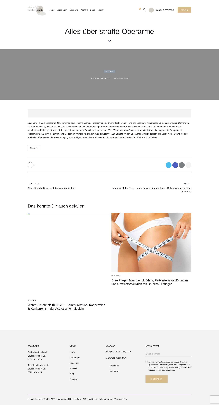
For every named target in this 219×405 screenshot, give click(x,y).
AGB (85, 399)
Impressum (62, 399)
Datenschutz (75, 399)
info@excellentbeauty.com (118, 351)
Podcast (109, 71)
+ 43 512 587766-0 (116, 358)
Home (51, 10)
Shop (92, 10)
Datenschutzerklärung (168, 362)
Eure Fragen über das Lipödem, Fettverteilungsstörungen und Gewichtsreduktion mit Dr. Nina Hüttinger (149, 282)
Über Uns (74, 10)
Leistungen (62, 10)
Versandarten (120, 399)
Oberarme (33, 148)
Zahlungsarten (105, 399)
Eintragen (157, 379)
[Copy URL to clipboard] (188, 165)
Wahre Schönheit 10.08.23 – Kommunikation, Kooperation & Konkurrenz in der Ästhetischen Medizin (66, 306)
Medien (100, 10)
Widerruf (93, 399)
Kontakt (84, 10)
